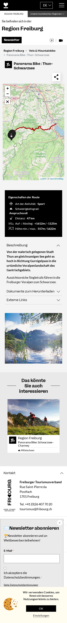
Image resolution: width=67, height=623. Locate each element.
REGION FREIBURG (13, 14)
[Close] (59, 523)
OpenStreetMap (56, 178)
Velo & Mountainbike (42, 50)
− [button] (7, 94)
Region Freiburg (14, 50)
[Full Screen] (7, 101)
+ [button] (7, 88)
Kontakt (9, 473)
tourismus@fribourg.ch (36, 509)
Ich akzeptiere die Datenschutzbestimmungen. (23, 575)
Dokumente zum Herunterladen (30, 291)
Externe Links (17, 300)
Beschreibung (17, 245)
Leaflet (43, 178)
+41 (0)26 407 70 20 (38, 504)
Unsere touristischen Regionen (46, 14)
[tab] (33, 245)
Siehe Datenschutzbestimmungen (21, 584)
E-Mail (8, 550)
